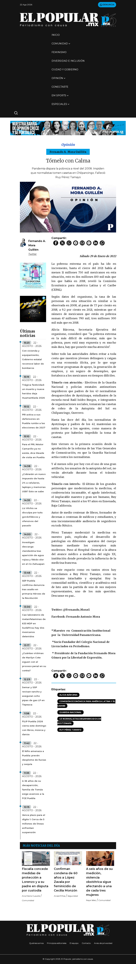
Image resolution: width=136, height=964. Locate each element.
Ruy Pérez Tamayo (70, 730)
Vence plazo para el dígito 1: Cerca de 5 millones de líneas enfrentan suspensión (33, 824)
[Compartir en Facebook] (55, 243)
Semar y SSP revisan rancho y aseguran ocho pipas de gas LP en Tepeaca (33, 696)
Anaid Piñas (59, 896)
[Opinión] (68, 127)
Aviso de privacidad (103, 943)
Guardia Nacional (70, 712)
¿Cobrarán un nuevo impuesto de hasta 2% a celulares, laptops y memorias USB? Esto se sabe (34, 483)
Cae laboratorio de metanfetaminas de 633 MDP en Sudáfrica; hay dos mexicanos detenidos (34, 625)
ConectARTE (60, 86)
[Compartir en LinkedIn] (95, 243)
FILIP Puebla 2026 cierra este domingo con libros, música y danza (34, 728)
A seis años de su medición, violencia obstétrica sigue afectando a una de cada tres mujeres (99, 882)
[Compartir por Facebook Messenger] (89, 243)
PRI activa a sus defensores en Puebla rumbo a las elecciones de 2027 (33, 421)
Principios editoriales (56, 943)
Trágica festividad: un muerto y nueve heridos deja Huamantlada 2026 (33, 391)
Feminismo (59, 52)
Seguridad (73, 896)
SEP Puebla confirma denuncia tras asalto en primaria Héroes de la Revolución (33, 589)
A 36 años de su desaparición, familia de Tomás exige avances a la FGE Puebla (33, 790)
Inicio (56, 34)
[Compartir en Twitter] (62, 243)
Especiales (59, 104)
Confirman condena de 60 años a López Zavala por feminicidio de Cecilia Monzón (65, 879)
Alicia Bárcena (68, 695)
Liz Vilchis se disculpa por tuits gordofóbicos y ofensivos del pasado (32, 517)
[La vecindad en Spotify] (33, 275)
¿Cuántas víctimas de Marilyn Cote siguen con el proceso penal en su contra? (34, 662)
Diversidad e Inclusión (68, 60)
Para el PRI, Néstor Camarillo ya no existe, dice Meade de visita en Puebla (33, 451)
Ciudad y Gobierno (65, 69)
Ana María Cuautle (31, 896)
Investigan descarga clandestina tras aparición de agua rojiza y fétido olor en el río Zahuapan (33, 553)
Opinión (57, 78)
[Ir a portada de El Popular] (68, 19)
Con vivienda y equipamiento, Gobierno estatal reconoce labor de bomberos (33, 359)
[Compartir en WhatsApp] (69, 243)
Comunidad (60, 43)
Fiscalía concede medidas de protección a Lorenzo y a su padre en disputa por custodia (35, 879)
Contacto (86, 943)
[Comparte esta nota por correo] (82, 243)
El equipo (74, 943)
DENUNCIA (108, 4)
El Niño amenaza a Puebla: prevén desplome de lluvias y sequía (34, 757)
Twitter (32, 254)
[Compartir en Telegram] (75, 243)
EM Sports (59, 95)
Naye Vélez (91, 900)
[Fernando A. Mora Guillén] (23, 242)
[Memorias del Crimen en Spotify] (33, 308)
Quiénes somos (36, 943)
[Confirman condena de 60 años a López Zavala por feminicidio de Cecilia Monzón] (68, 858)
